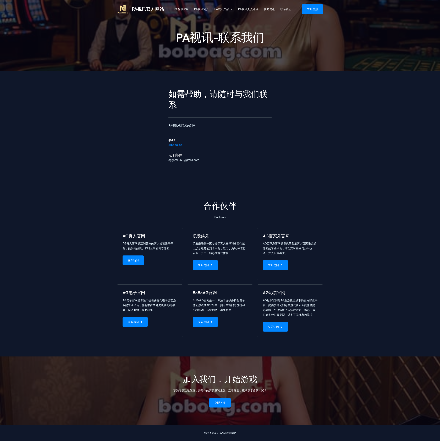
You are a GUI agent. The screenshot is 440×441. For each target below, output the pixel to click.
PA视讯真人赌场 (248, 9)
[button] (310, 9)
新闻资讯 (269, 9)
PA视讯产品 (221, 9)
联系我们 (285, 9)
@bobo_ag (175, 145)
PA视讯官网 (181, 9)
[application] (231, 9)
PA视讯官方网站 (148, 9)
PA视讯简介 (201, 9)
